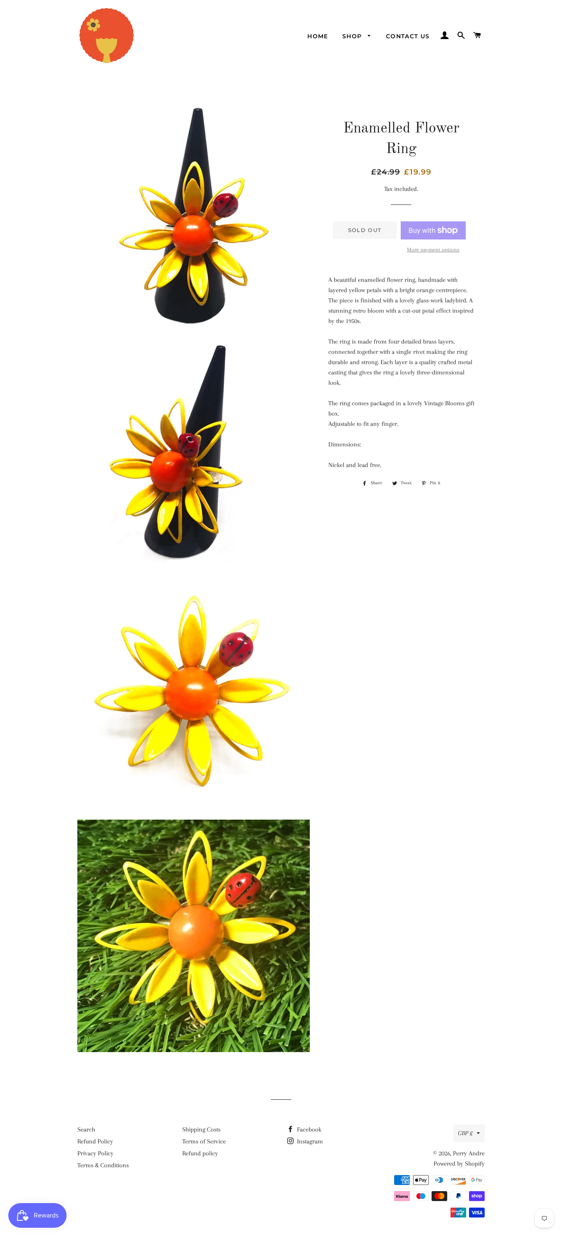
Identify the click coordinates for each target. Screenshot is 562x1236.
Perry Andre (469, 1153)
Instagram (309, 1141)
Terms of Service (204, 1141)
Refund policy (200, 1153)
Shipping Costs (201, 1129)
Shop (353, 36)
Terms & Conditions (103, 1165)
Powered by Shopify (459, 1163)
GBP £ (465, 1133)
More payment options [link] (433, 249)
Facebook (308, 1129)
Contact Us (408, 36)
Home (317, 36)
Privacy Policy (95, 1153)
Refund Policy (95, 1141)
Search (86, 1129)
